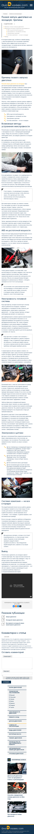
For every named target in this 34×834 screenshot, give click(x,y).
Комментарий (7, 656)
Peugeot (12, 705)
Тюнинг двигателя (15, 738)
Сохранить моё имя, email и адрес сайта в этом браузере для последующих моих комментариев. (17, 678)
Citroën (12, 699)
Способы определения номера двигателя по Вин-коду (16, 797)
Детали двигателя (15, 721)
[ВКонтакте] (14, 606)
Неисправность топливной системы (16, 31)
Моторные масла (15, 734)
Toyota (12, 707)
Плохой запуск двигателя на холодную (13, 83)
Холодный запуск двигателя (14, 620)
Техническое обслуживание (14, 692)
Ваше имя (6, 671)
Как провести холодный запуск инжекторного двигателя (15, 623)
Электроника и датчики (13, 33)
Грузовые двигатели (16, 753)
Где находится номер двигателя (15, 815)
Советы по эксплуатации (14, 725)
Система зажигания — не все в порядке (17, 35)
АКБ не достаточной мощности (15, 30)
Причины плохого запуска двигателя (14, 26)
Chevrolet (12, 697)
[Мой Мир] (18, 606)
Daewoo (12, 703)
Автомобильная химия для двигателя (16, 749)
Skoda (12, 701)
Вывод (6, 36)
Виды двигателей (15, 730)
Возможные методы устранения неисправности (17, 28)
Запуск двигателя (11, 616)
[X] (20, 606)
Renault (12, 695)
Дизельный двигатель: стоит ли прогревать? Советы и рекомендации (16, 777)
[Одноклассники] (16, 606)
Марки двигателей (15, 687)
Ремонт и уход (14, 717)
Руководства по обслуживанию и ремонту (15, 743)
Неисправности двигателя (14, 712)
